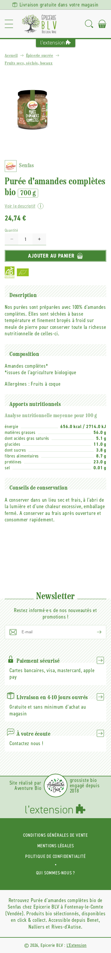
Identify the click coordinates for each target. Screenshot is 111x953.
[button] (9, 24)
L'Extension (77, 945)
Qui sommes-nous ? (55, 873)
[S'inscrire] (94, 632)
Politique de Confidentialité (55, 856)
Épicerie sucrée (39, 56)
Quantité (11, 230)
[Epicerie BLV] (39, 23)
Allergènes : (17, 383)
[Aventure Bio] (55, 785)
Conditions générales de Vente (55, 835)
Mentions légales (55, 846)
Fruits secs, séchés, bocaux (29, 63)
